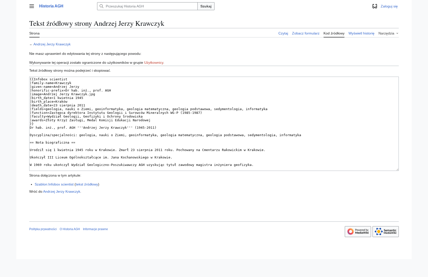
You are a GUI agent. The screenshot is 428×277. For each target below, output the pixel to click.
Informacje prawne (95, 229)
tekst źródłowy (87, 184)
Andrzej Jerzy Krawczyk (52, 44)
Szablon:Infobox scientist (54, 184)
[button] (32, 6)
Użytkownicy (153, 62)
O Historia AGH (70, 229)
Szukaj (206, 6)
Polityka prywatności (43, 229)
